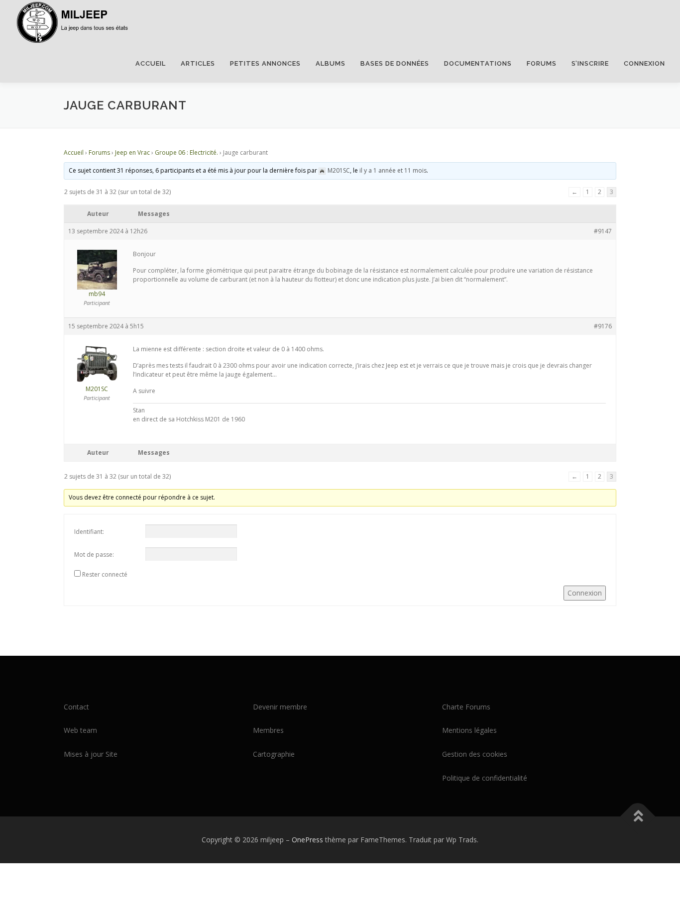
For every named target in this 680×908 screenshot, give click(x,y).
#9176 (603, 326)
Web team (80, 730)
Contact (76, 706)
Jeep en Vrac (132, 152)
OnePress (307, 839)
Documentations (478, 63)
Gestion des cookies (474, 754)
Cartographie (274, 754)
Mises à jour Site (90, 754)
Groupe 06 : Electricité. (186, 152)
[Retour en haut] (638, 816)
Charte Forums (466, 706)
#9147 (603, 231)
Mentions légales (469, 730)
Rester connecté (104, 574)
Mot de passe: (94, 554)
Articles (198, 63)
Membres (268, 730)
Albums (330, 63)
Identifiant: (89, 531)
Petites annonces (265, 63)
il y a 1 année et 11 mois (393, 170)
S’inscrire (590, 63)
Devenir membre (280, 706)
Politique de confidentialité (484, 778)
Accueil (150, 63)
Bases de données (394, 63)
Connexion (644, 63)
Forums (542, 63)
